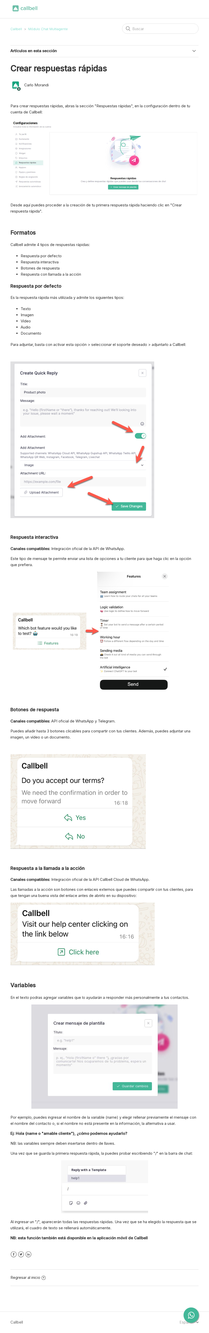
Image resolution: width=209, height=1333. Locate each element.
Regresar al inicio (25, 1277)
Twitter (21, 1254)
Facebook (13, 1254)
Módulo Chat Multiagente (48, 29)
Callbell (16, 29)
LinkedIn (28, 1254)
